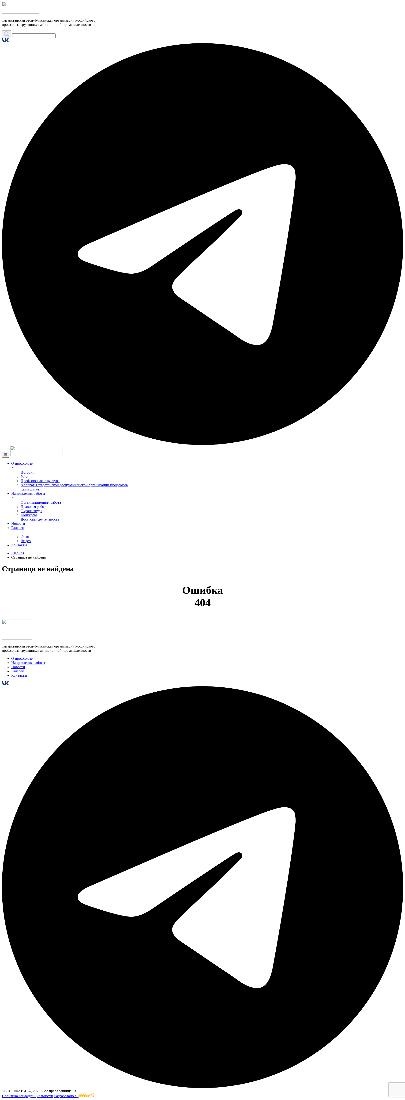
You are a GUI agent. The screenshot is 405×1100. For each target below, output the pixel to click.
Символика (30, 489)
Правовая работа (34, 507)
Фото (25, 537)
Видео (26, 541)
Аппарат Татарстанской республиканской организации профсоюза (74, 485)
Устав (25, 477)
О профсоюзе (22, 463)
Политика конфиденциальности (27, 1096)
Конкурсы (29, 515)
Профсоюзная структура (40, 481)
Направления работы (28, 493)
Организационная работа (41, 502)
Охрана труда (31, 511)
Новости (18, 523)
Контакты (19, 545)
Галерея (17, 528)
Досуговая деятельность (40, 519)
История (27, 472)
